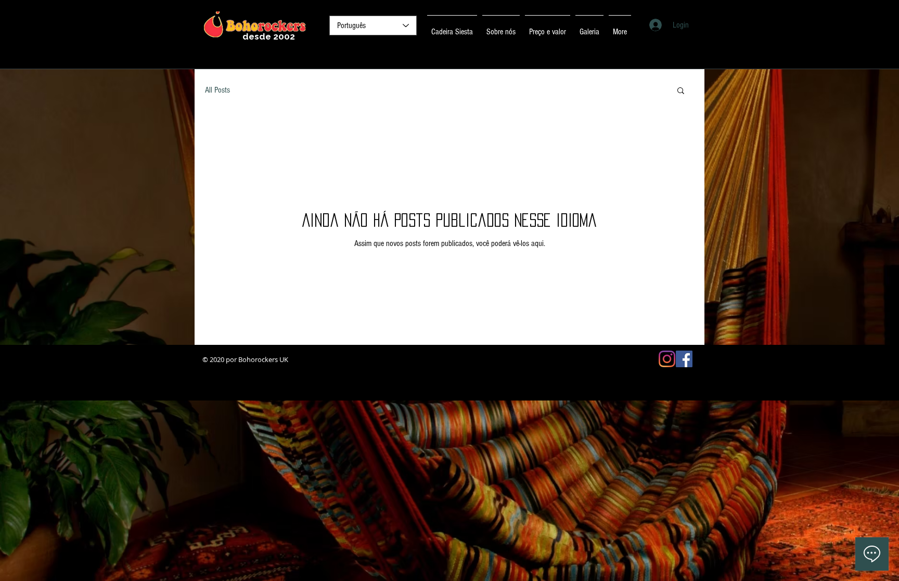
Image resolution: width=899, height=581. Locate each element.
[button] (681, 91)
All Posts (217, 90)
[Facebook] (684, 359)
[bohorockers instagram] (667, 359)
